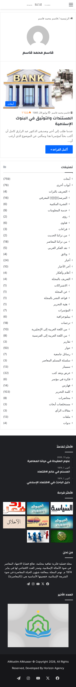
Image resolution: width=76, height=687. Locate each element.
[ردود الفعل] (14, 508)
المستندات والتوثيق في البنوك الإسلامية (44, 120)
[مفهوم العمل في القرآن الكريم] (62, 536)
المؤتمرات (64, 310)
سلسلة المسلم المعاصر (56, 360)
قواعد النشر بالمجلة (55, 298)
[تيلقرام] (28, 584)
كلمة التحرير (63, 391)
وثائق (64, 254)
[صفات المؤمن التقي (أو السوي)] (14, 522)
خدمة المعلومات (57, 210)
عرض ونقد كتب (61, 373)
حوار (67, 347)
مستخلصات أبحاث (59, 404)
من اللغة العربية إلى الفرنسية (49, 335)
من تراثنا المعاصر (57, 241)
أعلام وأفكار (63, 272)
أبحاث (66, 178)
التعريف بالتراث (58, 191)
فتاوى (64, 222)
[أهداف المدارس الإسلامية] (38, 536)
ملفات (66, 416)
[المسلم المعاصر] (38, 4)
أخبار (67, 260)
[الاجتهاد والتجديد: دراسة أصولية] (62, 522)
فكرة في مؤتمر (61, 379)
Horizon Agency (54, 668)
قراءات (63, 229)
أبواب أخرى (63, 185)
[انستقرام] (33, 584)
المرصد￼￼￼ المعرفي (53, 197)
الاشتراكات (60, 285)
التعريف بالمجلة (61, 279)
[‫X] (43, 584)
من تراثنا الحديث (57, 235)
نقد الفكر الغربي (57, 247)
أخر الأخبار (64, 266)
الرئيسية (65, 18)
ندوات (66, 423)
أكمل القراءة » (59, 149)
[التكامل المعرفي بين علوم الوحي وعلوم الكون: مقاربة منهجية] (38, 521)
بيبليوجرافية (63, 316)
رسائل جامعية (62, 354)
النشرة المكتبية (58, 204)
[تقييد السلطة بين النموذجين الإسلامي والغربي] (62, 508)
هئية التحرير (60, 304)
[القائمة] (71, 6)
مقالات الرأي (62, 410)
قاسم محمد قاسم (38, 52)
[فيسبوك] (47, 584)
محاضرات (64, 398)
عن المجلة (61, 291)
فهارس (66, 385)
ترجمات (65, 322)
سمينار (66, 366)
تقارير (66, 341)
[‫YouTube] (38, 584)
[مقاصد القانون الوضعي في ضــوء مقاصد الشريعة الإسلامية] (38, 508)
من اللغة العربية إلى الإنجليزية (49, 329)
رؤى (64, 216)
